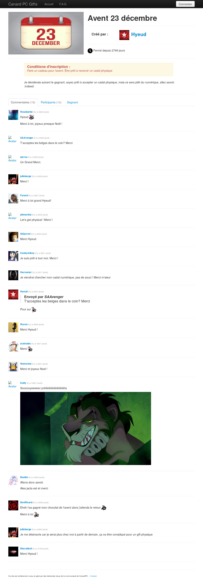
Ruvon (24, 324)
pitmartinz (26, 214)
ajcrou (23, 157)
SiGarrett (25, 233)
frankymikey (27, 253)
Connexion (185, 4)
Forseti (24, 195)
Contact (93, 576)
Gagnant (72, 102)
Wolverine (26, 363)
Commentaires (23, 102)
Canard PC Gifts (22, 4)
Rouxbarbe (26, 111)
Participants (51, 102)
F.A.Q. (63, 4)
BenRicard (26, 502)
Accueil (48, 4)
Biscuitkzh (26, 548)
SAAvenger (26, 137)
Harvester (26, 272)
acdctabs (25, 343)
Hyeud (138, 34)
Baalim (24, 477)
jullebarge (25, 176)
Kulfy (23, 383)
